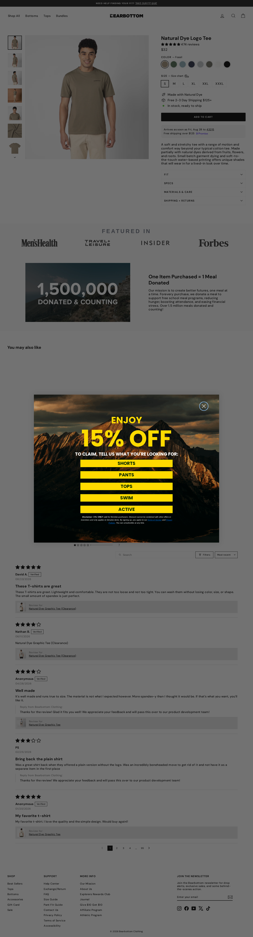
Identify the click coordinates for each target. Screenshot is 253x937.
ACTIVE (126, 509)
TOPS (126, 486)
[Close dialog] (204, 406)
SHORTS (126, 463)
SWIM (126, 498)
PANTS (126, 475)
